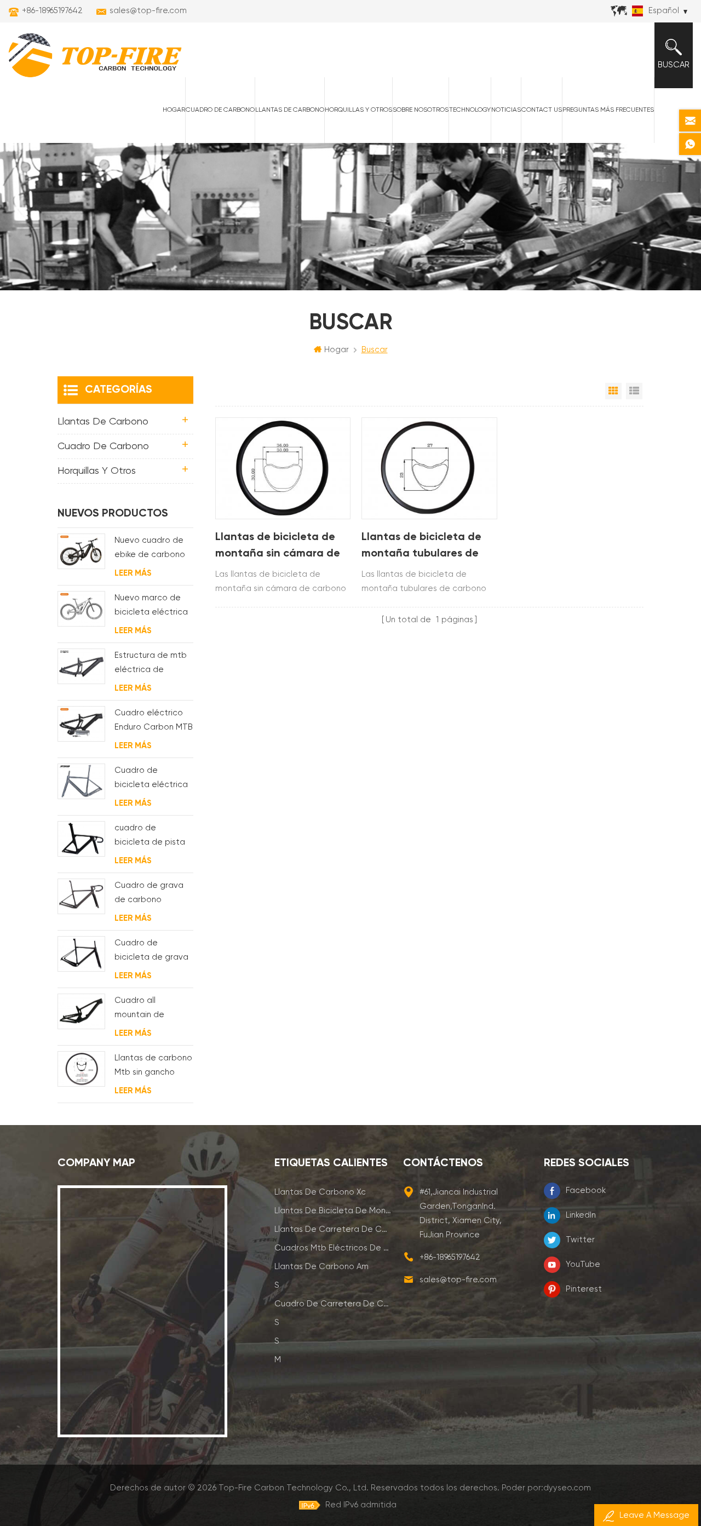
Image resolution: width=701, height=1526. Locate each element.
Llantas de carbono (289, 110)
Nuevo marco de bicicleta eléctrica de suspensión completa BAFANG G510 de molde (151, 606)
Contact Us (541, 110)
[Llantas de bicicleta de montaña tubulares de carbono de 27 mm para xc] (429, 468)
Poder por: (546, 1488)
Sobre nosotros (421, 110)
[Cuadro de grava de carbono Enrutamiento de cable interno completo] (81, 896)
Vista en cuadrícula (613, 391)
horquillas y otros (358, 110)
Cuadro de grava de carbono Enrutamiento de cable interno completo (148, 894)
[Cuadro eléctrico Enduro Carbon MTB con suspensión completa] (81, 724)
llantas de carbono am (321, 1267)
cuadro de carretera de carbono (333, 1304)
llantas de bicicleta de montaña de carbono (333, 1211)
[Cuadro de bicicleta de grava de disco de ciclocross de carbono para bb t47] (81, 954)
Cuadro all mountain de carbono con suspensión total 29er (147, 1009)
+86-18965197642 (52, 11)
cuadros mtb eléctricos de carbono (333, 1248)
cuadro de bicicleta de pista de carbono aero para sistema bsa (149, 837)
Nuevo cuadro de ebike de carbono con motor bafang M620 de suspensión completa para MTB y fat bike (150, 549)
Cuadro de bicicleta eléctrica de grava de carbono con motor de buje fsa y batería (153, 779)
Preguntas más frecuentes (608, 110)
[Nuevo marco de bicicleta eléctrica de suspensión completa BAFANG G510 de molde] (81, 609)
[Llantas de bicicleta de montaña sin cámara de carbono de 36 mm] (282, 468)
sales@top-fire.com (148, 11)
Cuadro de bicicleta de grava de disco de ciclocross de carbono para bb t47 (151, 952)
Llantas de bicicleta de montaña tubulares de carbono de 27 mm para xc (423, 547)
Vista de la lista (634, 391)
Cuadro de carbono (220, 110)
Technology (470, 110)
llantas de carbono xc (320, 1192)
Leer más (132, 573)
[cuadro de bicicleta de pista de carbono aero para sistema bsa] (81, 839)
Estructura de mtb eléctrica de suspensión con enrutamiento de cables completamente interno (150, 664)
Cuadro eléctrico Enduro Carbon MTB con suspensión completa (153, 722)
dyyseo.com (567, 1488)
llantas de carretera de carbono (333, 1229)
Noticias (506, 110)
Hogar (174, 110)
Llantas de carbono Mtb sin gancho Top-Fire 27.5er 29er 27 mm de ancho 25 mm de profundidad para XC (153, 1067)
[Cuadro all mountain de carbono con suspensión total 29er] (81, 1011)
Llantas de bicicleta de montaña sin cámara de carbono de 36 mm (277, 547)
